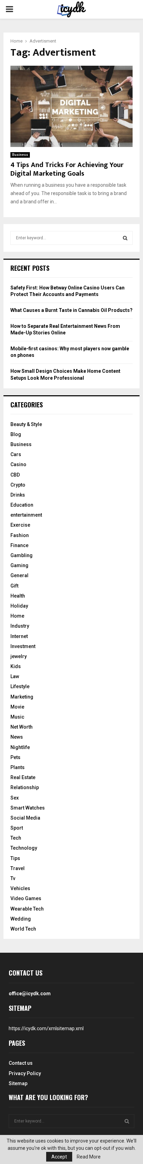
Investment (22, 646)
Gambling (21, 555)
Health (17, 596)
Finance (19, 545)
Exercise (20, 525)
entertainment (26, 515)
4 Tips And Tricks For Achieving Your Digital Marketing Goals (67, 169)
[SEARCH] (125, 238)
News (16, 737)
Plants (17, 767)
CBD (15, 475)
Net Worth (21, 727)
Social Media (25, 818)
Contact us (21, 1063)
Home (17, 616)
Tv (12, 878)
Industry (19, 626)
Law (14, 676)
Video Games (25, 898)
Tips (15, 858)
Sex (14, 798)
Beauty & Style (26, 424)
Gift (14, 586)
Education (21, 505)
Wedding (20, 919)
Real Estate (22, 777)
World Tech (23, 929)
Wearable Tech (27, 909)
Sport (16, 828)
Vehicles (20, 888)
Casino (18, 464)
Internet (19, 636)
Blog (15, 434)
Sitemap (18, 1083)
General (19, 575)
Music (17, 717)
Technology (23, 848)
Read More (89, 1156)
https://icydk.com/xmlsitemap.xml (46, 1028)
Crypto (17, 485)
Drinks (17, 495)
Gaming (19, 565)
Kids (15, 666)
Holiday (19, 606)
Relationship (24, 787)
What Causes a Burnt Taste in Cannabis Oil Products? (71, 310)
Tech (15, 838)
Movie (17, 707)
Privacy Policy (25, 1073)
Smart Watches (27, 808)
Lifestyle (20, 686)
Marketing (21, 697)
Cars (15, 454)
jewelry (18, 656)
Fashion (19, 535)
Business (20, 155)
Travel (17, 868)
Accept (59, 1157)
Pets (15, 757)
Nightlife (20, 747)
